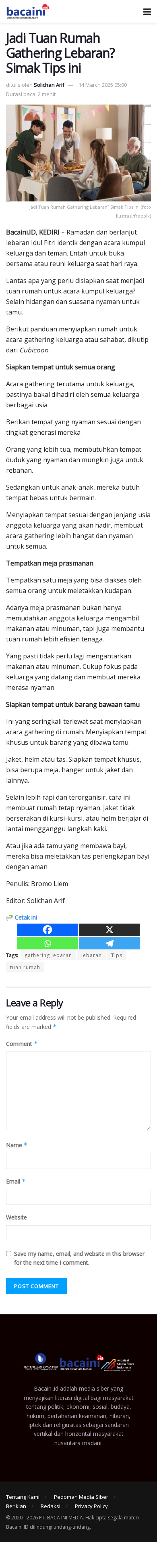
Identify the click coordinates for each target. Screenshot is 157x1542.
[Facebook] (47, 930)
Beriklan (16, 1506)
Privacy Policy (91, 1506)
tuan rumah (25, 967)
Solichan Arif (49, 84)
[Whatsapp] (47, 943)
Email (16, 1181)
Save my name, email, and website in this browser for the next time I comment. (79, 1258)
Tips (116, 955)
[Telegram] (109, 943)
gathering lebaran (48, 955)
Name (17, 1145)
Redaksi (50, 1506)
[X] (109, 930)
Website (16, 1217)
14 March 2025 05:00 (102, 84)
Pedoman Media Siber (81, 1496)
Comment (22, 1044)
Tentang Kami (22, 1496)
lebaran (91, 955)
